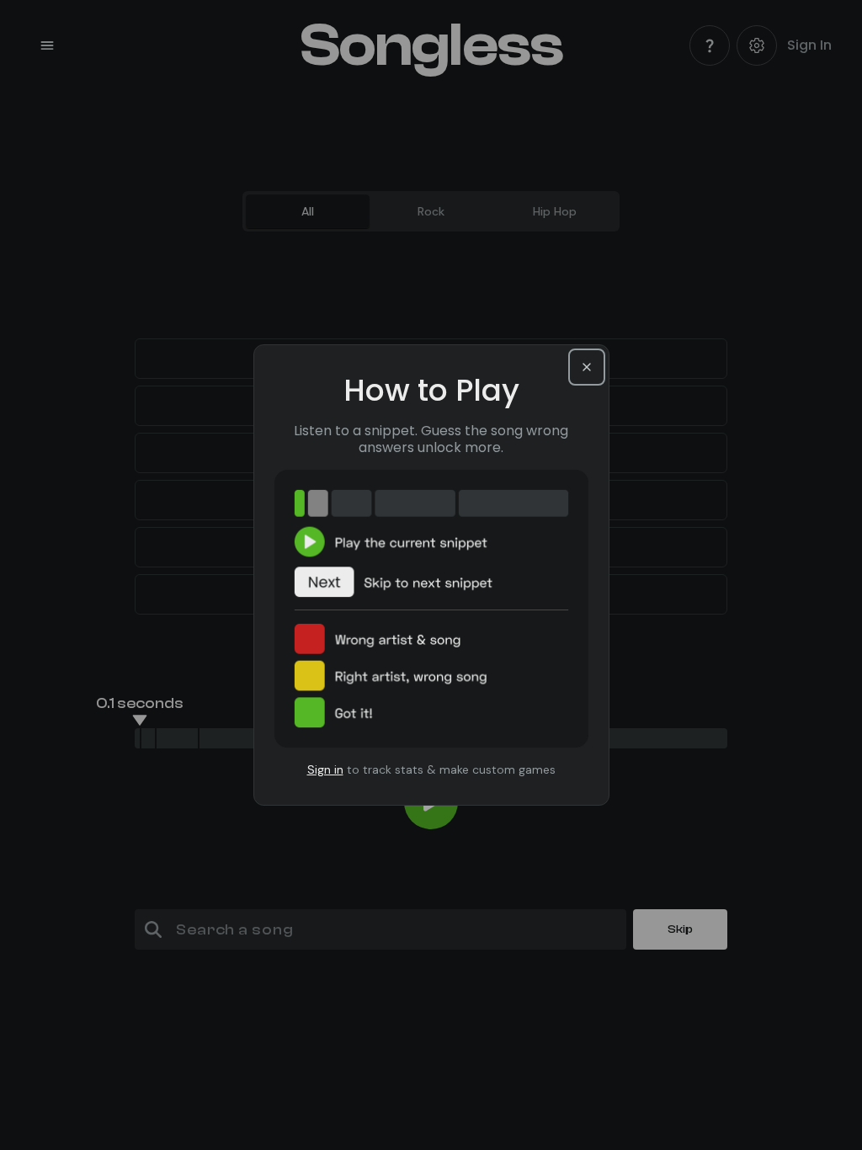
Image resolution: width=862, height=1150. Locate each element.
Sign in (325, 769)
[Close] (587, 367)
